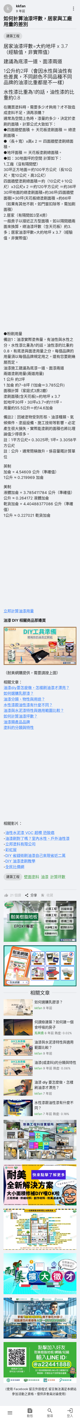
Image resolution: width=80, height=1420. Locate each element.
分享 (33, 895)
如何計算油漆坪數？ (21, 716)
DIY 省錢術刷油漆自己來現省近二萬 (35, 855)
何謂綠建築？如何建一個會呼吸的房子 (54, 1025)
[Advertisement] (40, 285)
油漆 (44, 876)
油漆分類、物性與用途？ (24, 699)
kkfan (21, 6)
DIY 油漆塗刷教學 (20, 861)
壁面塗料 (31, 876)
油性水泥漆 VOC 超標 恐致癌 (29, 832)
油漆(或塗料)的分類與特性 (55, 1062)
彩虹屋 (11, 849)
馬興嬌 (39, 1033)
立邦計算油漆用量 (19, 611)
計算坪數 (57, 876)
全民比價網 (14, 866)
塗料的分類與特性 (19, 727)
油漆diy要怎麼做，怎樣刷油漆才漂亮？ (37, 687)
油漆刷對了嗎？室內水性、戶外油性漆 (37, 838)
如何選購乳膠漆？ (19, 693)
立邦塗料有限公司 (20, 844)
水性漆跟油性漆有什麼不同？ (28, 705)
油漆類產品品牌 (17, 722)
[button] (10, 1413)
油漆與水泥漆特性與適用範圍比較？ (34, 710)
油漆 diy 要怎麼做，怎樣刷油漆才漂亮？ (53, 1085)
